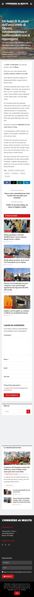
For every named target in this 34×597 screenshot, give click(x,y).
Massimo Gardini (8, 52)
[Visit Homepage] (17, 3)
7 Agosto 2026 (8, 315)
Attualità (4, 54)
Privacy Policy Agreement (12, 385)
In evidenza (15, 173)
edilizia (7, 173)
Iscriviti (8, 576)
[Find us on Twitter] (5, 545)
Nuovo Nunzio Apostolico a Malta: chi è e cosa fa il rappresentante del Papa (21, 500)
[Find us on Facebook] (2, 545)
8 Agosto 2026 (8, 292)
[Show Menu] (3, 4)
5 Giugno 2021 (21, 52)
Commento (8, 335)
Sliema (23, 173)
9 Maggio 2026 (17, 494)
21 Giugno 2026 (24, 474)
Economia (10, 54)
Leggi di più (10, 485)
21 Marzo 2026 (17, 504)
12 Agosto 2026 (8, 241)
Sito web (6, 377)
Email (6, 368)
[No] (32, 589)
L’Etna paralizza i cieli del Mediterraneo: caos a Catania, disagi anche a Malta (15, 237)
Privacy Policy (8, 390)
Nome (6, 359)
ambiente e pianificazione (16, 170)
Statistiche (9, 256)
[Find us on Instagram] (9, 545)
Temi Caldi (17, 54)
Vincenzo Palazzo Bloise (11, 474)
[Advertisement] (17, 430)
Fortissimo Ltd (7, 527)
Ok (17, 593)
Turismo (23, 54)
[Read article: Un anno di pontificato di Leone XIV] (7, 492)
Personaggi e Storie (11, 463)
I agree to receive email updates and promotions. (17, 572)
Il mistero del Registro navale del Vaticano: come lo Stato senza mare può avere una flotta (17, 469)
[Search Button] (31, 4)
